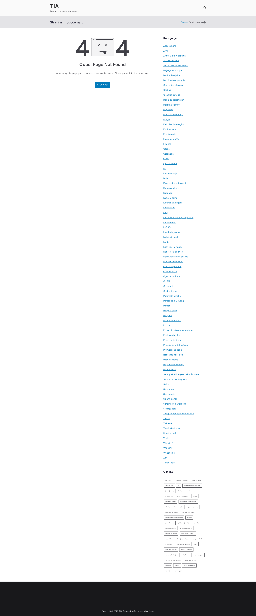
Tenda (166, 418)
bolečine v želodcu (182, 480)
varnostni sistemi (190, 560)
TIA (54, 6)
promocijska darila (186, 528)
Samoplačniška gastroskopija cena (181, 374)
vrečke (177, 565)
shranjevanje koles (183, 539)
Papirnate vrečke (172, 296)
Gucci (166, 158)
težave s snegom (186, 549)
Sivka (166, 384)
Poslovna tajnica (171, 335)
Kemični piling (170, 198)
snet (195, 544)
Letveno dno (169, 222)
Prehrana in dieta (172, 340)
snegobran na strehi (183, 544)
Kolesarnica (169, 207)
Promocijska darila (172, 349)
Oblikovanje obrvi (172, 266)
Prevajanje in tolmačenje (175, 345)
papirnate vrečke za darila (174, 517)
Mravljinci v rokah (172, 247)
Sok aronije (169, 394)
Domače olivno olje (173, 114)
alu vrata (168, 480)
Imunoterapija (170, 173)
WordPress (148, 611)
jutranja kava (169, 491)
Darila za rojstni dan (173, 99)
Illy (164, 168)
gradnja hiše (169, 485)
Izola (165, 178)
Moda (166, 242)
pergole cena (169, 523)
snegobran (168, 544)
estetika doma (196, 480)
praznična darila (170, 528)
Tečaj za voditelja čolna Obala (178, 413)
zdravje (167, 571)
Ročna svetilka (170, 359)
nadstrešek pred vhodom (188, 501)
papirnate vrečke (188, 512)
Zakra (136, 611)
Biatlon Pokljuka (171, 75)
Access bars (169, 46)
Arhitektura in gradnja (174, 55)
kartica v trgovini (183, 491)
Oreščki (167, 281)
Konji (165, 212)
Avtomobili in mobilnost (175, 65)
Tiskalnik (167, 423)
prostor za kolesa (171, 533)
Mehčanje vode (171, 237)
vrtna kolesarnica (189, 565)
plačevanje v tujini (184, 523)
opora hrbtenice (192, 507)
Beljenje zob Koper (173, 70)
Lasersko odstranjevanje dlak (178, 217)
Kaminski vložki (171, 188)
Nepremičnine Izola (173, 261)
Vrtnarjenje (169, 452)
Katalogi (167, 193)
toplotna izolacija (171, 555)
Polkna (166, 325)
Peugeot (167, 315)
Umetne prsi (169, 433)
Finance (167, 144)
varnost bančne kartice (173, 560)
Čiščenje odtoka (171, 95)
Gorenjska (168, 153)
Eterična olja (169, 134)
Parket (166, 305)
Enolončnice (169, 129)
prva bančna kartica (187, 533)
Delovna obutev (171, 104)
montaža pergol (170, 501)
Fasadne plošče (171, 139)
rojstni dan (168, 539)
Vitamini (167, 448)
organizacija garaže (171, 512)
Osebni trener (170, 291)
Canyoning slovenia (173, 85)
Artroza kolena (171, 60)
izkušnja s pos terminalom (192, 485)
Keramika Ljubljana (173, 202)
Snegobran (168, 389)
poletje (197, 523)
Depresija (168, 109)
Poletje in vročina (172, 320)
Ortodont (168, 286)
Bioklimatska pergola (174, 80)
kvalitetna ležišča (183, 496)
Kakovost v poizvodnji (174, 183)
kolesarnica (169, 496)
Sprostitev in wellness (174, 403)
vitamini (168, 565)
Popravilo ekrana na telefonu (178, 330)
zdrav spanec (179, 571)
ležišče (195, 496)
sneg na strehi (197, 539)
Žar (165, 457)
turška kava (185, 555)
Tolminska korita (171, 428)
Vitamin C (168, 443)
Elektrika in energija (173, 124)
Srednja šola (169, 408)
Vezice (166, 438)
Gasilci (166, 149)
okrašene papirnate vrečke (174, 507)
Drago (166, 119)
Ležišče (167, 227)
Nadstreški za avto (173, 251)
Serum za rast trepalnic (175, 379)
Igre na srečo (170, 163)
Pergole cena (170, 310)
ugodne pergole (198, 555)
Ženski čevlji (169, 462)
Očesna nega (170, 271)
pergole (189, 517)
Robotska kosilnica (173, 354)
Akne (166, 50)
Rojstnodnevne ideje (173, 364)
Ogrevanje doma (171, 276)
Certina (167, 90)
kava (195, 491)
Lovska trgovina (171, 232)
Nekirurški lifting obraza (175, 256)
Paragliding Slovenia (173, 300)
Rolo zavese (169, 369)
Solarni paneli (170, 398)
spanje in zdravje (171, 549)
